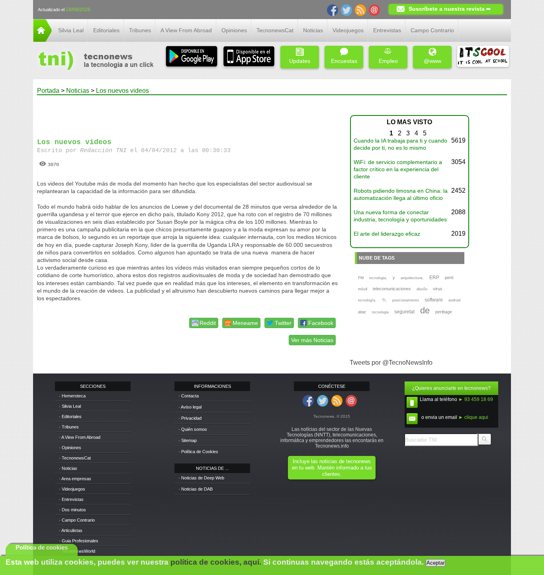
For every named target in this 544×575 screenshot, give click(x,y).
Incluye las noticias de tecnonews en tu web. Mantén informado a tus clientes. (332, 467)
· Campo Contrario (77, 520)
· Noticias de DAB (195, 489)
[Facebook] (332, 9)
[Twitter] (346, 9)
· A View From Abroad (79, 437)
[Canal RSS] (360, 9)
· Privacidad (190, 418)
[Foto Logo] (93, 61)
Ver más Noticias (312, 340)
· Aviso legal (190, 407)
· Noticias (68, 468)
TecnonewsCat (275, 30)
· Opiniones (70, 447)
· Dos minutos (72, 509)
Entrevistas (387, 30)
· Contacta (188, 395)
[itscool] (483, 57)
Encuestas (344, 61)
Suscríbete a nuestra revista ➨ (450, 9)
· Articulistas (70, 530)
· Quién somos (192, 429)
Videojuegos (348, 30)
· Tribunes (69, 426)
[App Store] (249, 57)
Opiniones (234, 30)
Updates (299, 61)
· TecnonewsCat (75, 458)
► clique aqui (473, 417)
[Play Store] (191, 57)
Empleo (388, 61)
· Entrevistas (71, 499)
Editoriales (106, 30)
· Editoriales (70, 416)
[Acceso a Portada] (42, 39)
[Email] (374, 9)
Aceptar (435, 563)
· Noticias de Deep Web (201, 477)
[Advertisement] (188, 113)
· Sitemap (187, 440)
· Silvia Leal (70, 406)
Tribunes (140, 30)
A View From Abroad (186, 30)
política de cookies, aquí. (215, 562)
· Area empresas (75, 478)
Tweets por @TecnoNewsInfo (391, 362)
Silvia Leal (71, 30)
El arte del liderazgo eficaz (387, 234)
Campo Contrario (432, 30)
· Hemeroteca (72, 395)
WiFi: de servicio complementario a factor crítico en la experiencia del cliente (398, 169)
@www (432, 61)
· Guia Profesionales (78, 540)
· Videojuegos (72, 489)
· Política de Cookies (198, 451)
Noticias (313, 30)
